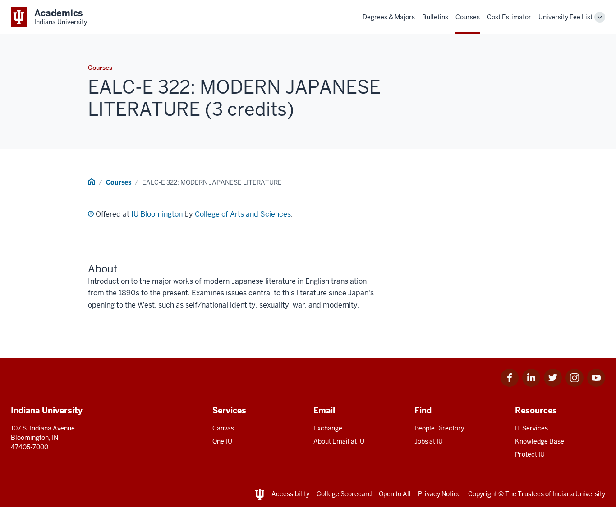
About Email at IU (338, 441)
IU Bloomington (157, 214)
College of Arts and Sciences (243, 214)
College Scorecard (344, 494)
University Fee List (565, 17)
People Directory (439, 428)
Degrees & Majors (389, 17)
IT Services (531, 428)
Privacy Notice (439, 494)
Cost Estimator (509, 17)
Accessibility (290, 494)
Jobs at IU (428, 441)
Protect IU (530, 454)
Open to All (395, 494)
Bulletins (435, 17)
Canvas (223, 428)
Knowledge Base (539, 441)
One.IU (222, 441)
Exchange (327, 428)
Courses (467, 17)
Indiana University (578, 494)
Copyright (482, 494)
